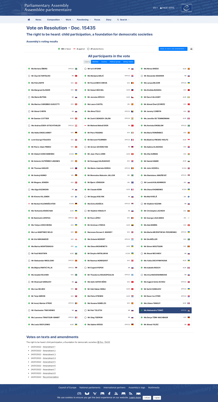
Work (68, 19)
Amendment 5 (49, 362)
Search (123, 19)
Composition (53, 19)
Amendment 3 (49, 354)
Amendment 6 (49, 366)
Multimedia (153, 387)
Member (95, 62)
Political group (115, 62)
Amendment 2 (49, 350)
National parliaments (89, 387)
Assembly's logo (137, 387)
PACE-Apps (168, 8)
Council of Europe (67, 387)
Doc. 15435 (105, 342)
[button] (191, 49)
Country (104, 62)
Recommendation (51, 377)
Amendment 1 (49, 347)
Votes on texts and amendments (172, 49)
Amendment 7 (49, 369)
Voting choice (128, 62)
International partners (114, 387)
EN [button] (154, 8)
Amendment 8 (49, 373)
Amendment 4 (49, 358)
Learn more (135, 397)
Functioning (82, 19)
